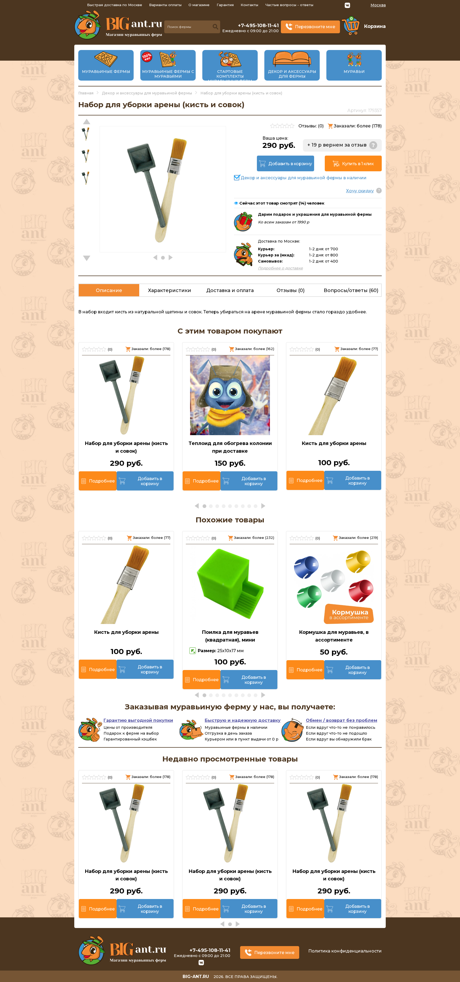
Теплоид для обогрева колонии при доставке (230, 447)
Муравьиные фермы (106, 71)
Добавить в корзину (290, 163)
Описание (109, 290)
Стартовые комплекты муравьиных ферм (230, 76)
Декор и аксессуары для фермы (292, 74)
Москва (378, 5)
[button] (86, 258)
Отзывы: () (311, 125)
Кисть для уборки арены (334, 443)
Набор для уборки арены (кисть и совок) (126, 447)
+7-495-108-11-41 (258, 25)
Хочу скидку (360, 190)
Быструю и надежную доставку (243, 720)
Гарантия (225, 5)
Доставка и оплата (230, 290)
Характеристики (169, 290)
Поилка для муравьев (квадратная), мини (230, 636)
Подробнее (101, 481)
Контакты (249, 5)
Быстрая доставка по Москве (114, 5)
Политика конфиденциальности (345, 951)
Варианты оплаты (165, 5)
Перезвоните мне (315, 26)
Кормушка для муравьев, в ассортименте (334, 636)
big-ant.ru (196, 976)
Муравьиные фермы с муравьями (168, 74)
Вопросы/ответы (351, 290)
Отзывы (291, 290)
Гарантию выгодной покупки (138, 720)
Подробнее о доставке (280, 268)
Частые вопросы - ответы (289, 5)
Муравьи (354, 71)
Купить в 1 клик (357, 163)
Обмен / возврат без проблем (341, 720)
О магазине (199, 5)
